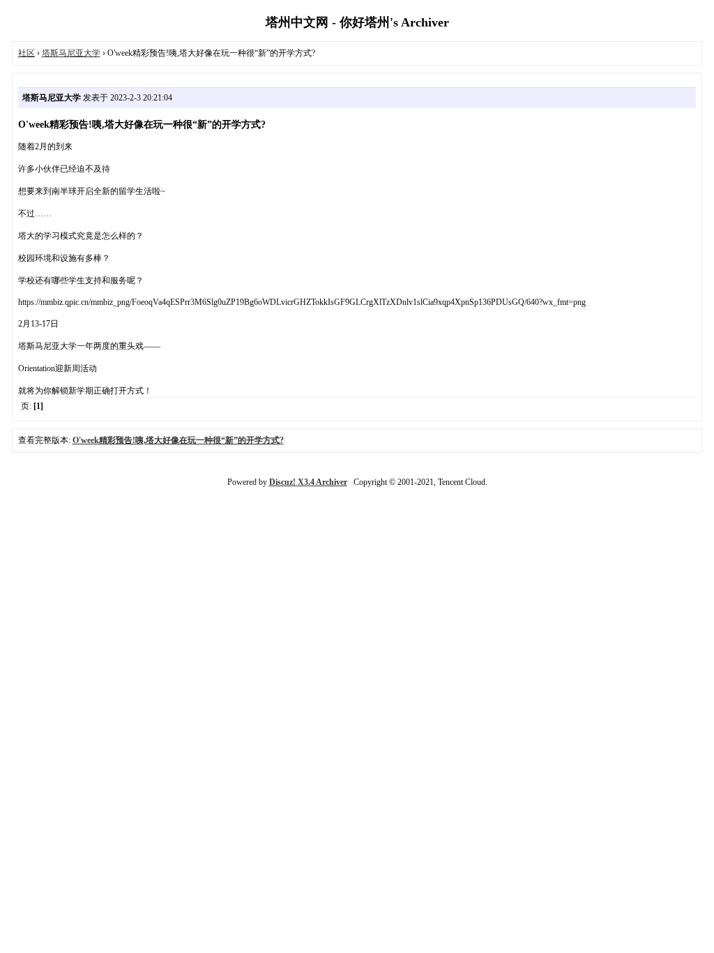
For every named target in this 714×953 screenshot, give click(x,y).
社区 (26, 53)
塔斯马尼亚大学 (71, 53)
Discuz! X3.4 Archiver (308, 482)
